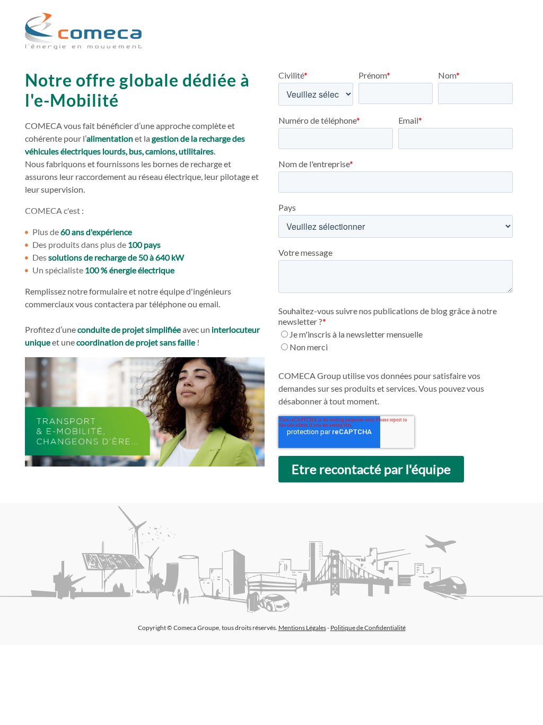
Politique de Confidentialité (368, 628)
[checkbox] (395, 340)
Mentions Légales (302, 628)
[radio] (395, 334)
